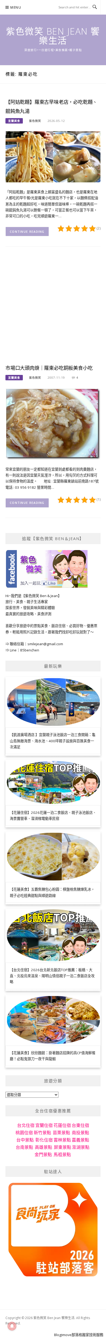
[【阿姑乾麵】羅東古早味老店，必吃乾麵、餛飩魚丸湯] (53, 156)
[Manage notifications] (12, 1326)
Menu (15, 7)
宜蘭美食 (14, 121)
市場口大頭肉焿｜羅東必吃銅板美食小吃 (48, 368)
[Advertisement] (53, 309)
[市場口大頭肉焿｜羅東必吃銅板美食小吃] (53, 423)
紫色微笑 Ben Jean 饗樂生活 (53, 35)
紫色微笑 (35, 121)
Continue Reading (27, 231)
